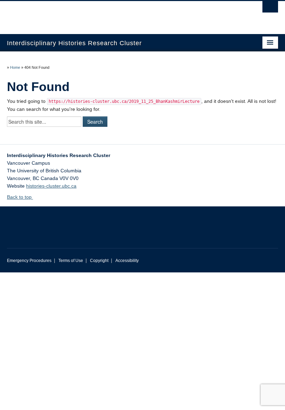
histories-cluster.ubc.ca (51, 186)
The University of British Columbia (122, 14)
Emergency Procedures (29, 260)
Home (15, 67)
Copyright (99, 260)
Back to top (20, 197)
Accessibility (127, 260)
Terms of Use (70, 260)
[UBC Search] (270, 8)
